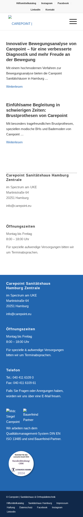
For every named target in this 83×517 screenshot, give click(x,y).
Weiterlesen (14, 86)
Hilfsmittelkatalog (26, 3)
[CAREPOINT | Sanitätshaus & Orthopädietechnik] (34, 21)
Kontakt (50, 9)
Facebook (63, 3)
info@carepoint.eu (18, 205)
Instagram (47, 3)
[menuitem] (26, 3)
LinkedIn (35, 9)
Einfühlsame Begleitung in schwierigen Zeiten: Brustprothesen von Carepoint (36, 110)
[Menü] (71, 21)
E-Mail (46, 396)
